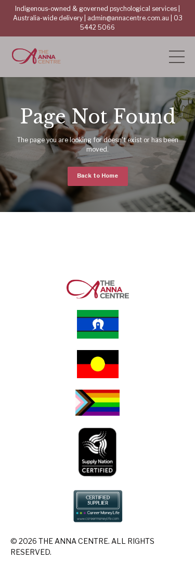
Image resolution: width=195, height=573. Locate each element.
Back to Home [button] (98, 175)
